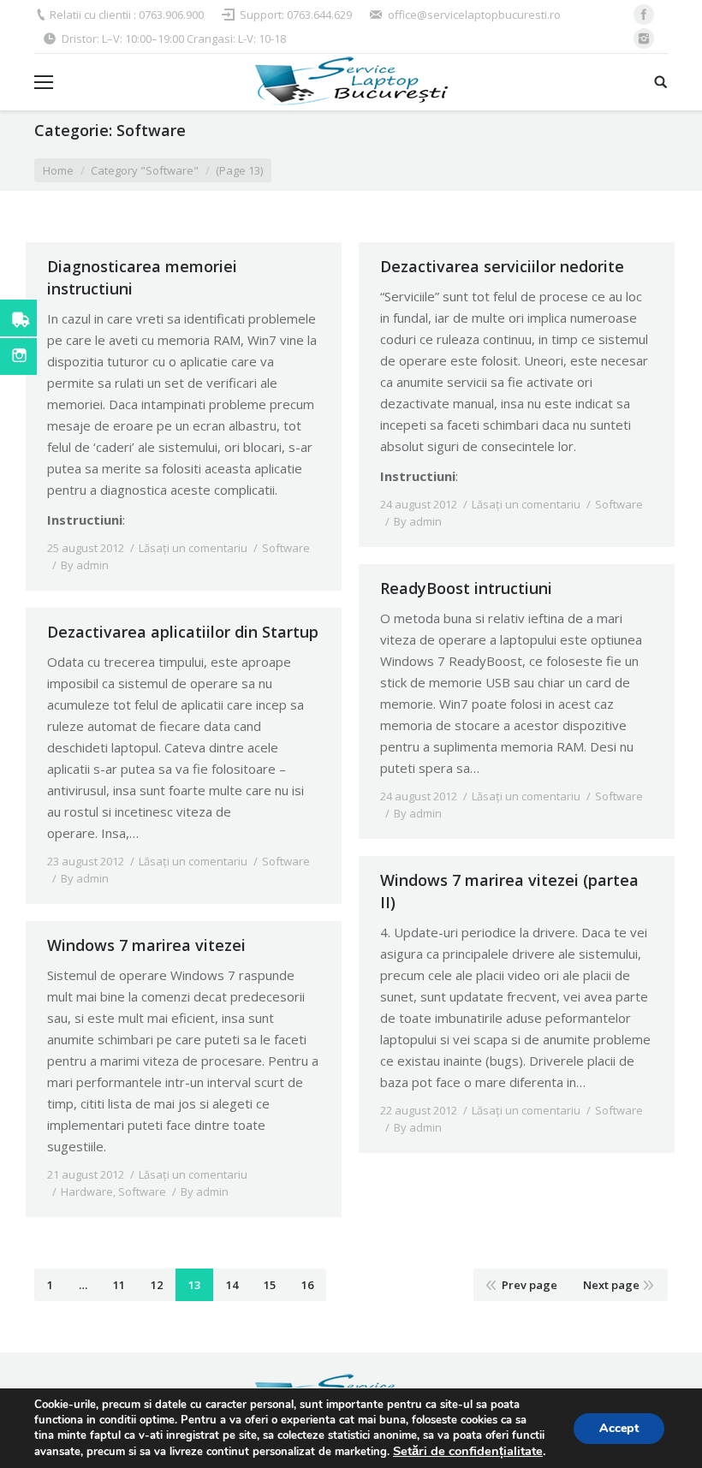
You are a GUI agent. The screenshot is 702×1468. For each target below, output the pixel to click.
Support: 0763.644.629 (296, 14)
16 (307, 1285)
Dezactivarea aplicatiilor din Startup (182, 631)
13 (194, 1285)
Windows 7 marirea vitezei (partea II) (509, 891)
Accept (619, 1428)
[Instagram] (644, 38)
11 (119, 1285)
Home (58, 170)
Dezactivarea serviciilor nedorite (502, 266)
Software (286, 548)
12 (157, 1285)
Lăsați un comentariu (193, 548)
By (85, 565)
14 (232, 1285)
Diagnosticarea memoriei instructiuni (142, 277)
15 (270, 1285)
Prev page (529, 1285)
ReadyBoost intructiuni (466, 588)
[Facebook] (644, 14)
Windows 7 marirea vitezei (146, 945)
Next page (611, 1285)
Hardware (87, 1191)
